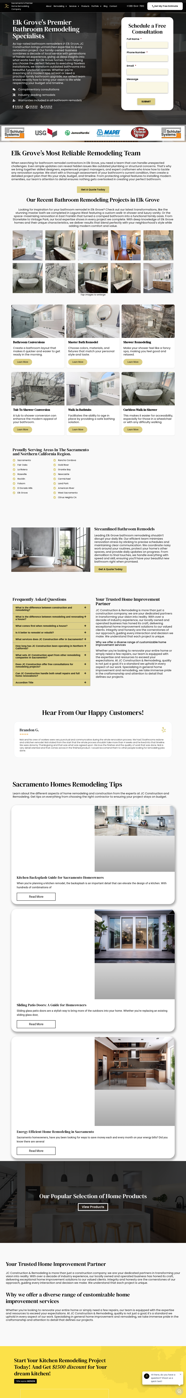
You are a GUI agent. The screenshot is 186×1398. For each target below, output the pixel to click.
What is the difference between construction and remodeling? (44, 608)
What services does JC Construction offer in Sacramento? (49, 639)
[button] (51, 608)
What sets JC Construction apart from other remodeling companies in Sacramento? (48, 656)
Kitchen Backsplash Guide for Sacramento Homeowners (60, 875)
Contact (113, 6)
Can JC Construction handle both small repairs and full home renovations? (48, 674)
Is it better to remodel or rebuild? (35, 632)
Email (131, 65)
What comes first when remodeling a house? (42, 626)
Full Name (134, 39)
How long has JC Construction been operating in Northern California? (49, 647)
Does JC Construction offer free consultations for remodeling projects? (44, 665)
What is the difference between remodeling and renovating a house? (50, 618)
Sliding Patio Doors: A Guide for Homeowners (51, 1000)
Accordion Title (24, 682)
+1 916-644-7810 (135, 6)
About (48, 6)
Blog (105, 6)
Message (132, 79)
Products (85, 6)
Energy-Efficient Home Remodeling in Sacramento (55, 1124)
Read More (36, 894)
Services (73, 6)
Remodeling (59, 6)
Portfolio (95, 6)
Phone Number (137, 52)
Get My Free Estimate (166, 6)
